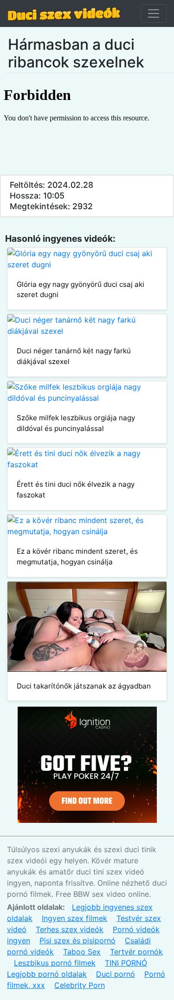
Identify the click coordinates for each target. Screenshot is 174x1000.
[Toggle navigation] (154, 13)
